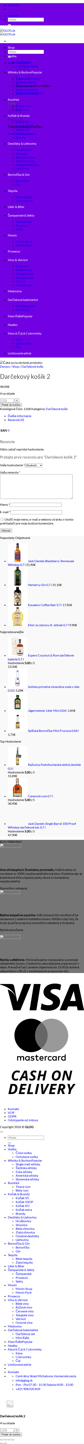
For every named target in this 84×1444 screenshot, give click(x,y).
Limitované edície (19, 353)
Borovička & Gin (19, 174)
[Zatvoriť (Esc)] (12, 1439)
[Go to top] (1, 1131)
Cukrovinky (23, 343)
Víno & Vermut (18, 260)
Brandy (20, 137)
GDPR (12, 1116)
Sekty (19, 229)
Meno (5, 504)
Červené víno (25, 274)
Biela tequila (24, 197)
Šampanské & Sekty (21, 215)
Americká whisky (27, 90)
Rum (11, 99)
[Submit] (9, 24)
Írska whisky (24, 86)
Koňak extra (24, 133)
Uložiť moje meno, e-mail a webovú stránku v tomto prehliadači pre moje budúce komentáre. (36, 521)
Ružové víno (24, 270)
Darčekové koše (32, 366)
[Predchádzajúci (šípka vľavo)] (1, 1443)
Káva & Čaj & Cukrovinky (25, 333)
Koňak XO (22, 129)
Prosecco (22, 225)
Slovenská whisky (27, 93)
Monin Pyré (23, 245)
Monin (12, 235)
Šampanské (23, 221)
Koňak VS (22, 122)
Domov (5, 366)
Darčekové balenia (20, 299)
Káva (19, 339)
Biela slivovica (25, 157)
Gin (18, 184)
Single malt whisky (28, 1164)
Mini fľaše (22, 310)
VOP (11, 1112)
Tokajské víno (25, 277)
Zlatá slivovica (25, 161)
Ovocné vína (24, 285)
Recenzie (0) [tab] (16, 420)
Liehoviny (22, 168)
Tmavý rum (23, 106)
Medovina (14, 291)
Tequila (12, 191)
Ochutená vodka (27, 1157)
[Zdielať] (9, 1439)
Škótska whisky (26, 82)
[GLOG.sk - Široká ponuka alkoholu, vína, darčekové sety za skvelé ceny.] (7, 32)
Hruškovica (23, 150)
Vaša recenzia (10, 472)
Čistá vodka (24, 62)
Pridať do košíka (11, 404)
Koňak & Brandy (19, 1194)
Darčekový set (25, 306)
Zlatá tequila (24, 200)
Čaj (18, 347)
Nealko (12, 324)
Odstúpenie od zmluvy (23, 1120)
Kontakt (13, 5)
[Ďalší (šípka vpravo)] (5, 1443)
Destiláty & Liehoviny (22, 143)
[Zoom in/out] (1, 1439)
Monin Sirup (24, 241)
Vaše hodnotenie (12, 465)
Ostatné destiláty (27, 165)
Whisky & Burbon (19, 1160)
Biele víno (22, 266)
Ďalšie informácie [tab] (19, 416)
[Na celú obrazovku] (5, 1439)
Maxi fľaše (15, 316)
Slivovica (21, 153)
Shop (11, 47)
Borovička (22, 181)
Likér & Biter (16, 207)
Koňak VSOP (24, 126)
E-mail (5, 512)
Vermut (21, 281)
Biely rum (22, 109)
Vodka (12, 56)
